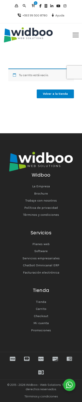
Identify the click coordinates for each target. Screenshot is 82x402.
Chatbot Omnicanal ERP (41, 265)
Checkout (41, 316)
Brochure (41, 193)
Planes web (41, 244)
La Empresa (41, 186)
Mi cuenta (41, 323)
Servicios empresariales (41, 258)
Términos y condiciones (41, 215)
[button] (33, 6)
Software (41, 251)
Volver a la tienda (55, 94)
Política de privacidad (41, 208)
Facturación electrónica (41, 272)
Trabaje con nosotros (41, 200)
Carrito (41, 309)
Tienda (41, 302)
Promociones (41, 330)
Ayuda (59, 15)
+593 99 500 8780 (35, 15)
